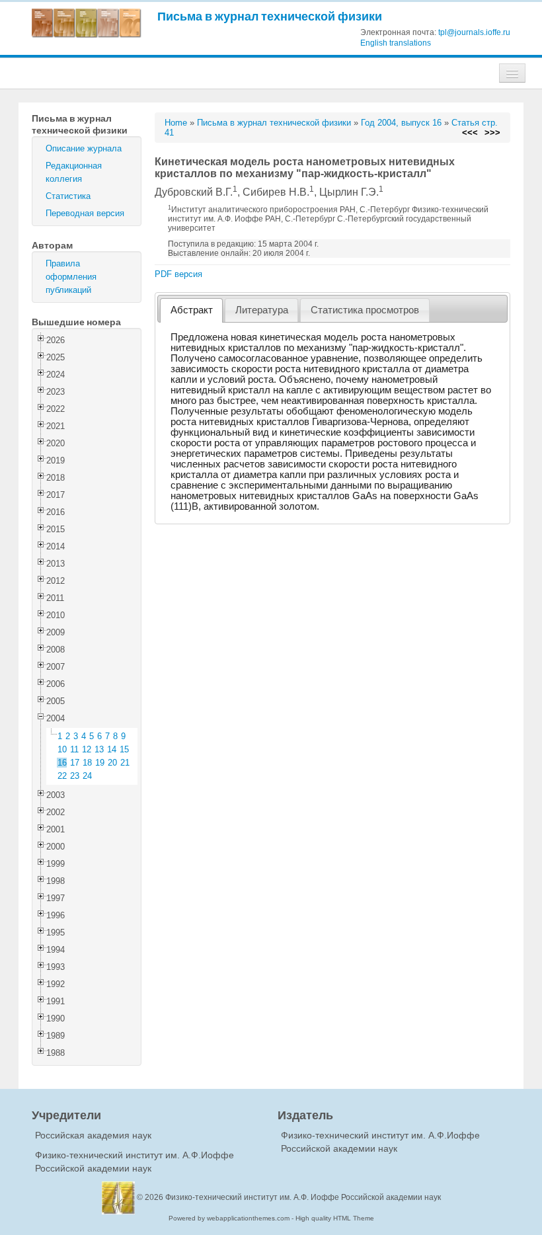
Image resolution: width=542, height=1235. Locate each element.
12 (86, 749)
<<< (470, 133)
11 (74, 749)
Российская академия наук (93, 1135)
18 (87, 763)
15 (124, 749)
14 (111, 749)
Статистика (68, 196)
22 (62, 776)
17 (74, 763)
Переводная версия (85, 213)
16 (62, 763)
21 (125, 763)
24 (87, 776)
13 (99, 749)
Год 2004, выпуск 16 (401, 123)
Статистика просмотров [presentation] (365, 310)
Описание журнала (84, 148)
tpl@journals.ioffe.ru (474, 32)
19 (99, 763)
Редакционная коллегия (74, 172)
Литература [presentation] (261, 310)
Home (176, 123)
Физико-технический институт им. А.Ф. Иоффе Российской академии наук (303, 1197)
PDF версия (178, 274)
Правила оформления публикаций (71, 277)
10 (62, 749)
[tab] (191, 310)
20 (112, 763)
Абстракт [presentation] (192, 310)
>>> (492, 133)
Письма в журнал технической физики (269, 16)
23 (74, 776)
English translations (395, 43)
